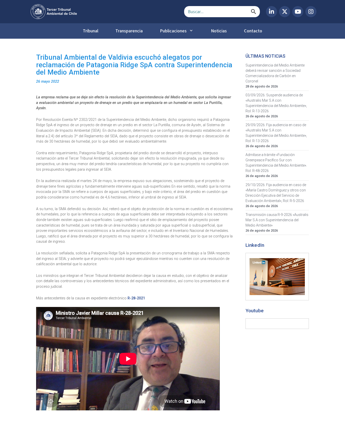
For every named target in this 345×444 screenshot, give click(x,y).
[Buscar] (253, 11)
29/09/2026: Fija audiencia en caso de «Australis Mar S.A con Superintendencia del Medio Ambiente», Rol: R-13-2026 (276, 133)
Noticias (219, 31)
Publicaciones (173, 31)
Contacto (253, 31)
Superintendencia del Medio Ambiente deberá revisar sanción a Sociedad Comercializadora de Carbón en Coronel (275, 73)
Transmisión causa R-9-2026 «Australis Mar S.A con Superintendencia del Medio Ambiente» (276, 220)
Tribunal (90, 31)
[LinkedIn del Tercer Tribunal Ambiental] (271, 11)
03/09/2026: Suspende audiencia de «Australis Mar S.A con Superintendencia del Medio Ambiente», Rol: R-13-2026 (276, 103)
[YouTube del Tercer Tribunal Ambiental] (297, 11)
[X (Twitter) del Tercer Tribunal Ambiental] (284, 11)
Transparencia (129, 31)
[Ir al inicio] (103, 11)
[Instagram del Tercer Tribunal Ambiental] (310, 11)
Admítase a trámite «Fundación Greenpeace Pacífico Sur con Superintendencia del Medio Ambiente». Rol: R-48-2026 (276, 163)
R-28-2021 (136, 298)
